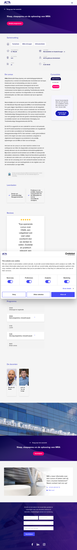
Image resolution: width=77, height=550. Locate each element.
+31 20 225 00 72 (54, 487)
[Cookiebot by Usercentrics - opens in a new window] (66, 254)
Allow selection (39, 294)
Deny (14, 294)
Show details (67, 288)
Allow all (63, 294)
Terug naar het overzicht (14, 9)
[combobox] (38, 528)
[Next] (73, 419)
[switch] (29, 281)
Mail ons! (51, 490)
